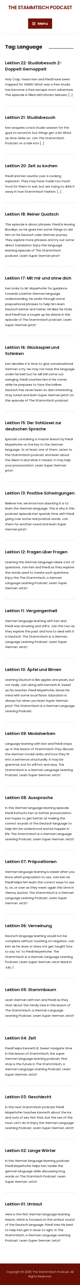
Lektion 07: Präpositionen (31, 861)
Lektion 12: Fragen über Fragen (36, 552)
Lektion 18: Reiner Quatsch (32, 214)
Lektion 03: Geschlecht (28, 1097)
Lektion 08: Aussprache (29, 798)
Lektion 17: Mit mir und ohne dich (38, 278)
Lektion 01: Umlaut (23, 1204)
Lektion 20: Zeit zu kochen (31, 166)
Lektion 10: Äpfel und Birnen (33, 669)
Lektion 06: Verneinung (28, 926)
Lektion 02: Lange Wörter (30, 1150)
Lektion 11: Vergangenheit (31, 611)
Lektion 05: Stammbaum (30, 990)
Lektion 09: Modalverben (30, 733)
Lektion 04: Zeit (20, 1038)
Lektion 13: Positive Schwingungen (39, 493)
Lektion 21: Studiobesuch (30, 117)
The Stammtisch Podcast (40, 7)
